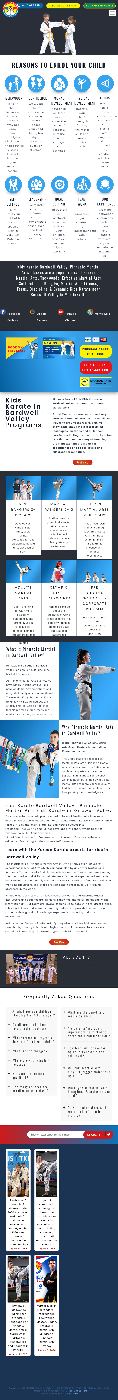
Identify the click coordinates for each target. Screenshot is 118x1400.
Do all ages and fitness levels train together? (30, 1026)
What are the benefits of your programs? (87, 1014)
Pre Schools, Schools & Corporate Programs (95, 598)
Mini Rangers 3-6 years (23, 509)
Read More (82, 462)
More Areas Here (77, 1390)
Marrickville (102, 314)
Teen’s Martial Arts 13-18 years (94, 509)
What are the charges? (30, 1051)
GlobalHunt (71, 1393)
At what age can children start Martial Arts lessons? (33, 1013)
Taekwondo (28, 828)
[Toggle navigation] (112, 13)
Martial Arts (72, 399)
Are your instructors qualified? (28, 1075)
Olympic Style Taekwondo (59, 593)
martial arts (79, 775)
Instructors (78, 763)
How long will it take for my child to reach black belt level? (87, 1052)
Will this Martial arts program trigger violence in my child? (89, 1071)
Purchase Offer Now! (63, 5)
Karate (83, 820)
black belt (98, 759)
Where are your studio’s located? (31, 1062)
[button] (31, 1013)
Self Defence (98, 775)
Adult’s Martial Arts (23, 593)
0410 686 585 (30, 5)
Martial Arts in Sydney (58, 863)
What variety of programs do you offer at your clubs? (33, 1039)
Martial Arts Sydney (50, 923)
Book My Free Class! (99, 5)
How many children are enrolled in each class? (30, 1089)
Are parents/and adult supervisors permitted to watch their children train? (89, 1032)
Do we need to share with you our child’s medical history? (87, 1111)
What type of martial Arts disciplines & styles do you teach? (89, 1091)
